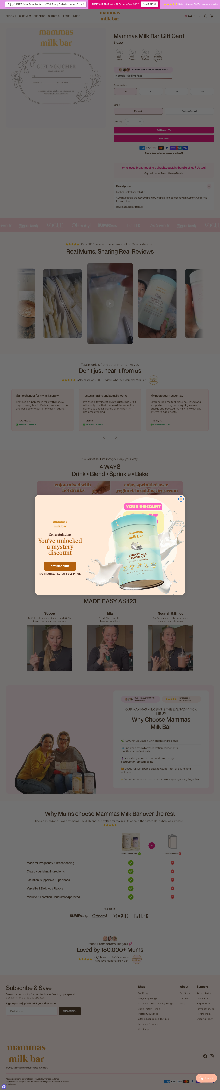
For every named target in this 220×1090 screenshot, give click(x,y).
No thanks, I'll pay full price (60, 573)
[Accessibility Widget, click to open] (3, 1086)
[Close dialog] (181, 499)
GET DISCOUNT (60, 566)
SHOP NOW (149, 4)
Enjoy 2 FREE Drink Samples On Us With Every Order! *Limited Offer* (45, 4)
